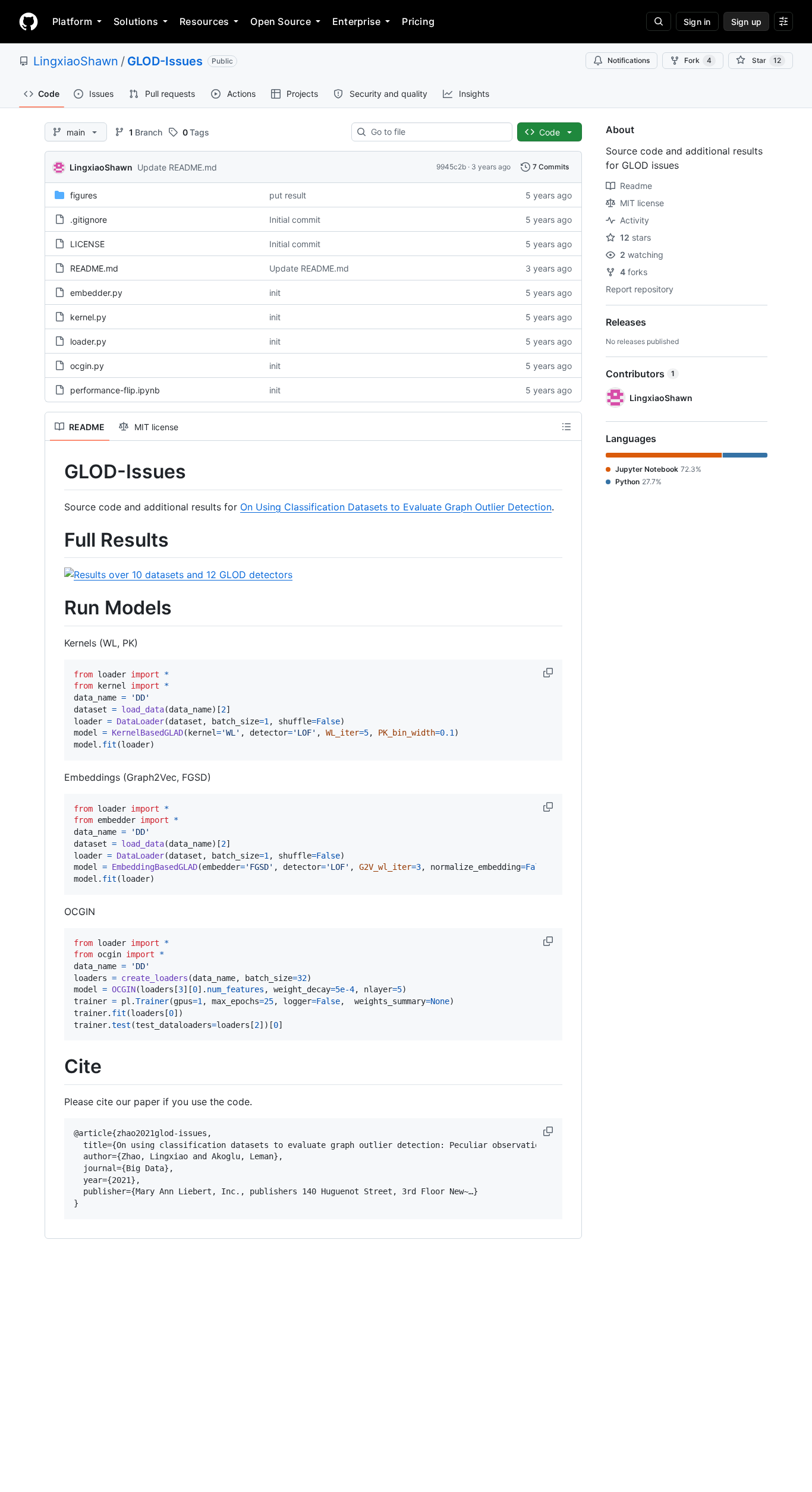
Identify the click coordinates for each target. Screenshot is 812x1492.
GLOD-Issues (165, 61)
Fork (698, 60)
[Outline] (566, 426)
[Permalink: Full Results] (56, 540)
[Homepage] (28, 21)
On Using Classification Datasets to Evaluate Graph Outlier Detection (396, 507)
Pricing (418, 21)
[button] (549, 672)
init (275, 293)
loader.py (88, 341)
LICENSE (87, 244)
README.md (94, 268)
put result (287, 195)
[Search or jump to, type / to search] (658, 21)
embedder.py (96, 293)
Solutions (136, 21)
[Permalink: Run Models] (56, 608)
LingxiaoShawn (75, 61)
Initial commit (294, 220)
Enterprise (356, 21)
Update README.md (177, 167)
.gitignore (88, 220)
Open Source (280, 21)
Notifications (629, 60)
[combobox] (436, 132)
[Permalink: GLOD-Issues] (56, 471)
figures (83, 195)
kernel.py (88, 317)
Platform (72, 21)
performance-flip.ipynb (115, 390)
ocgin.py (87, 366)
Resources (204, 21)
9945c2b (451, 166)
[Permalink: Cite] (56, 1067)
